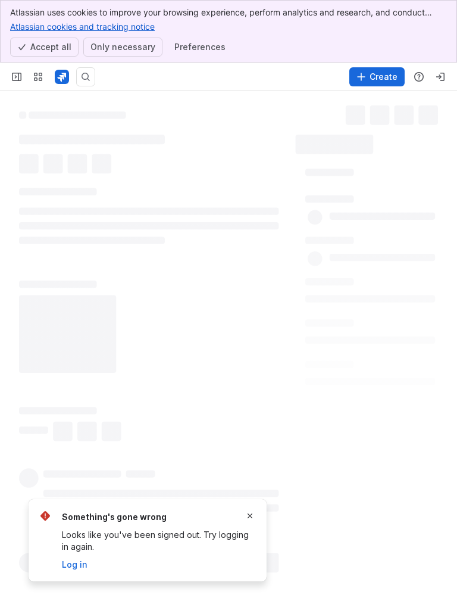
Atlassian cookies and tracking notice (82, 26)
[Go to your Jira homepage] (61, 76)
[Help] (418, 76)
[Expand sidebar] (16, 76)
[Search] (85, 76)
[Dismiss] (250, 516)
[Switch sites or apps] (38, 76)
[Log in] (440, 76)
